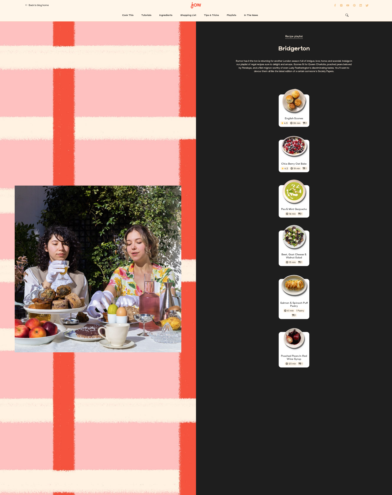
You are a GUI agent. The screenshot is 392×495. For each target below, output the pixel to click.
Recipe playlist (294, 36)
